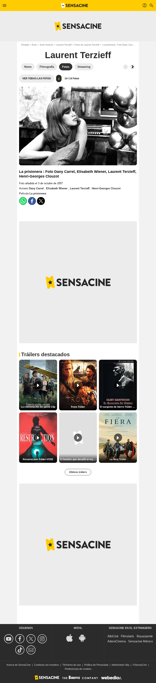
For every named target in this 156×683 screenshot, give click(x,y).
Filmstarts (127, 636)
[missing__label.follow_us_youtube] (9, 638)
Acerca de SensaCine (18, 664)
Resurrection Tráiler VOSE (38, 459)
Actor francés (46, 45)
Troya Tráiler (78, 406)
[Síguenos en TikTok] (20, 650)
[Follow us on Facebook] (20, 638)
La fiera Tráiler (118, 459)
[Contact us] (31, 650)
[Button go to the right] (132, 66)
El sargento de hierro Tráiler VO (118, 406)
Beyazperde (145, 636)
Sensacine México (140, 641)
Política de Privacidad (96, 664)
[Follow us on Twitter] (31, 638)
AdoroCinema (116, 641)
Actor (34, 45)
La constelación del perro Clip (38, 406)
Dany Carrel (36, 188)
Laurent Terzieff (64, 45)
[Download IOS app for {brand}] (72, 637)
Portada (25, 45)
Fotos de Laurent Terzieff (86, 45)
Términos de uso (71, 664)
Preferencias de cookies (78, 669)
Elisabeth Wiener (57, 188)
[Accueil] (74, 5)
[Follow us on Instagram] (43, 638)
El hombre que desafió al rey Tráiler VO (78, 459)
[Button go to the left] (125, 66)
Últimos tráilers (78, 472)
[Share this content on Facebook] (32, 201)
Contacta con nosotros (46, 664)
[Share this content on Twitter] (41, 201)
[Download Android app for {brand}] (84, 637)
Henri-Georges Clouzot (106, 188)
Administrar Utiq (120, 664)
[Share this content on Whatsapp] (23, 201)
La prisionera (37, 193)
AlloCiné (112, 636)
